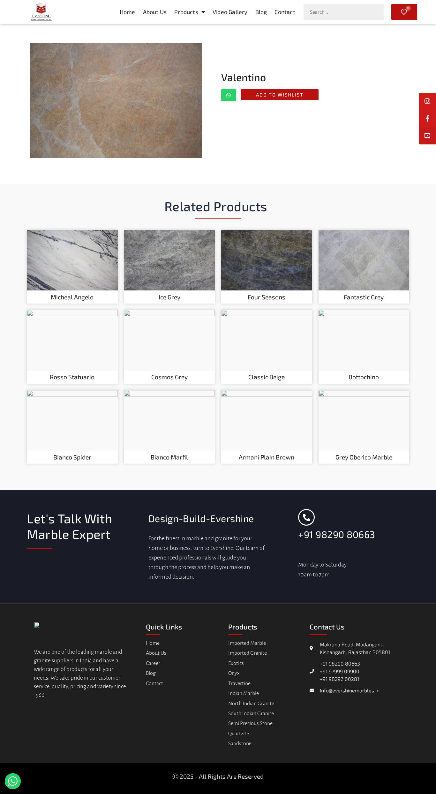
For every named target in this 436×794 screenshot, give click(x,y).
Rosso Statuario (72, 377)
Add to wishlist (280, 94)
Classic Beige (266, 377)
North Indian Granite (251, 703)
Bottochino (364, 377)
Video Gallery (230, 11)
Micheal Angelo (72, 297)
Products (186, 11)
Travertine (239, 683)
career (153, 663)
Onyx (234, 673)
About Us (155, 11)
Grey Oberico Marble (363, 457)
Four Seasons (266, 297)
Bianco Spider (72, 457)
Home (127, 11)
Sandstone (240, 743)
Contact (284, 11)
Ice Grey (169, 297)
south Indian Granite (251, 713)
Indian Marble (243, 693)
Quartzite (238, 733)
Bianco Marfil (169, 457)
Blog (261, 11)
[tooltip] (427, 118)
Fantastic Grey (364, 297)
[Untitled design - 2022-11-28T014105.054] (116, 100)
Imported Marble (247, 643)
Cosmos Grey (169, 377)
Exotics (236, 663)
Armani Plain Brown (266, 457)
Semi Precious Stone (250, 723)
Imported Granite (247, 653)
